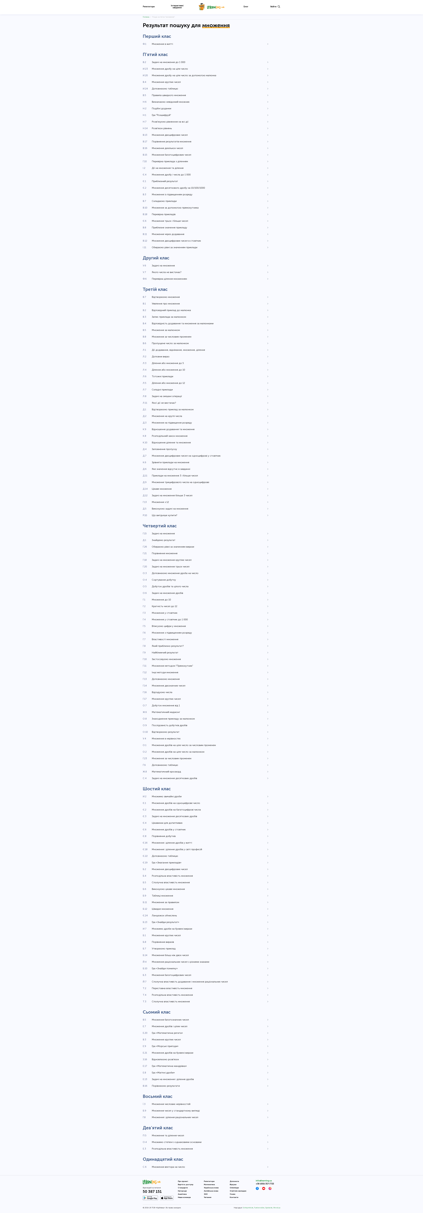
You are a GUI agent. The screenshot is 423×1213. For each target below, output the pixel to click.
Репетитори (149, 6)
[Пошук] (279, 6)
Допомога (234, 1181)
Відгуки (233, 1184)
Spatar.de (268, 1208)
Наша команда (184, 1197)
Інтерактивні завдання (177, 6)
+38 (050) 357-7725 (265, 1184)
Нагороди (182, 1191)
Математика (209, 1184)
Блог (246, 6)
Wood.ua (276, 1208)
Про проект (183, 1181)
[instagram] (270, 1189)
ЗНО (206, 1194)
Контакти (234, 1197)
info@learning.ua (264, 1181)
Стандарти (183, 1188)
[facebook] (257, 1189)
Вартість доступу (185, 1184)
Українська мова (211, 1188)
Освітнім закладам (238, 1191)
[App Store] (166, 1198)
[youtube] (263, 1189)
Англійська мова (211, 1191)
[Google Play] (150, 1198)
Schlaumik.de (248, 1208)
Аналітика (182, 1194)
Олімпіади (234, 1188)
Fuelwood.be (259, 1208)
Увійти (273, 7)
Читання (207, 1197)
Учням (232, 1194)
